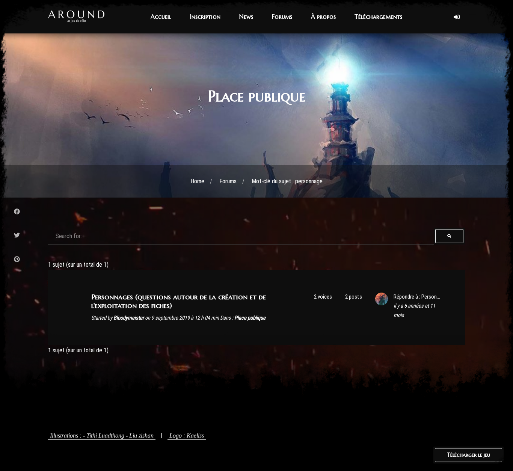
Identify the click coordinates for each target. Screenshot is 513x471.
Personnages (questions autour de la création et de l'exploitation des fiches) (178, 301)
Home (197, 181)
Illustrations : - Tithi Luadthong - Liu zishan (102, 435)
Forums (228, 181)
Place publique (250, 318)
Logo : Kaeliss (186, 435)
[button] (161, 17)
